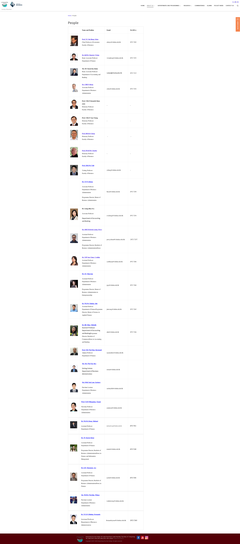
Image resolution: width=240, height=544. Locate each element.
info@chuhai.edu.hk (118, 538)
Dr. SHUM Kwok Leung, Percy (92, 229)
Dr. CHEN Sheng (87, 84)
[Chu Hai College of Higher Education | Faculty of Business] (16, 4)
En (233, 2)
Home (69, 15)
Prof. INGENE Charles (89, 150)
